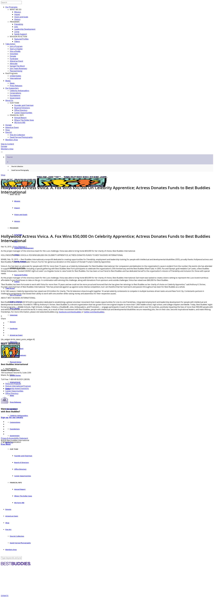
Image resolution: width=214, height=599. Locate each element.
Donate (13, 56)
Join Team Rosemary (18, 68)
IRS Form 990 (19, 122)
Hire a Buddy (15, 51)
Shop (7, 130)
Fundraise (14, 58)
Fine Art (8, 132)
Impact (17, 14)
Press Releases (16, 85)
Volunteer (14, 53)
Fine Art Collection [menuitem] (17, 166)
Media (7, 81)
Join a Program (16, 46)
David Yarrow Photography (21, 137)
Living (16, 31)
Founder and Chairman (23, 105)
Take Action (10, 44)
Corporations (15, 93)
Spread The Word (17, 66)
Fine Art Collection (17, 135)
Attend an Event (16, 61)
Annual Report (20, 117)
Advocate (13, 63)
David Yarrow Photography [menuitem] (20, 170)
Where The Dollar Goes (24, 120)
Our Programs (11, 7)
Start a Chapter (16, 49)
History (17, 19)
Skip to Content (7, 144)
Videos (17, 41)
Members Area (11, 139)
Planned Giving (16, 71)
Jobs (16, 26)
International (15, 78)
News (12, 83)
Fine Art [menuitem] (10, 159)
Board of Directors (22, 108)
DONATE (4, 595)
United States (15, 76)
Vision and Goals (21, 17)
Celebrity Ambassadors (19, 90)
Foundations (15, 95)
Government (15, 98)
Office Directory (20, 110)
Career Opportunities (23, 112)
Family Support (20, 34)
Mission (17, 12)
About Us (9, 100)
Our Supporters (12, 88)
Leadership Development (24, 29)
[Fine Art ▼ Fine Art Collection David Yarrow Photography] (107, 151)
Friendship (18, 24)
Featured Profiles (21, 39)
